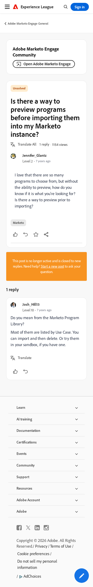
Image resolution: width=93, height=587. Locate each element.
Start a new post (52, 266)
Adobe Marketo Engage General (28, 23)
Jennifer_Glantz (34, 155)
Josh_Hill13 (31, 304)
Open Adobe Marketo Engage (47, 63)
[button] (27, 144)
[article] (46, 339)
